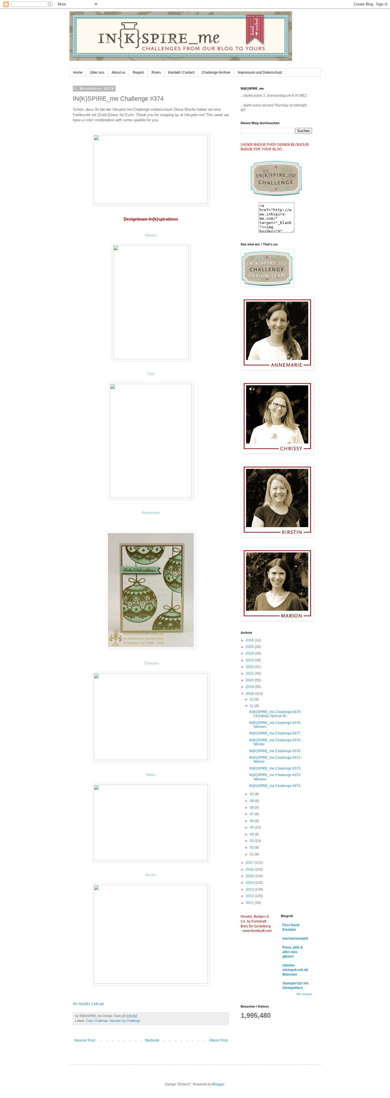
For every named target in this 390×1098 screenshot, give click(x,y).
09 (252, 801)
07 (252, 814)
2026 (250, 640)
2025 (250, 647)
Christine (151, 663)
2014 (250, 883)
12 (252, 699)
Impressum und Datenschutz (260, 72)
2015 (250, 876)
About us (118, 72)
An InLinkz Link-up (88, 1004)
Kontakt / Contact (181, 72)
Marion (150, 235)
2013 (250, 889)
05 (252, 827)
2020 (250, 680)
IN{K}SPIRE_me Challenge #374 (274, 786)
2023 (250, 660)
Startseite (152, 1040)
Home (78, 72)
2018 (250, 694)
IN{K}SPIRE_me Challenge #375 (274, 768)
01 (252, 854)
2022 (250, 667)
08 (252, 808)
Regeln (138, 72)
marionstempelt (295, 938)
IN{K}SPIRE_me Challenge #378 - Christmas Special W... (275, 714)
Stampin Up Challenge (125, 1020)
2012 (250, 896)
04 (252, 834)
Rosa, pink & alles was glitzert (292, 951)
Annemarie (151, 512)
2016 (250, 869)
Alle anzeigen (304, 994)
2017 (250, 863)
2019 (250, 687)
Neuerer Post (84, 1040)
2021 (250, 673)
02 (252, 847)
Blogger (218, 1084)
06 (252, 821)
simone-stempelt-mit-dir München (295, 969)
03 (252, 841)
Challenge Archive (216, 72)
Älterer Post (218, 1040)
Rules (156, 72)
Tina (150, 374)
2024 (250, 653)
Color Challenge (97, 1020)
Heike (151, 775)
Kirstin (151, 875)
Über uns (97, 72)
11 (252, 706)
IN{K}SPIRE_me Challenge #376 (274, 751)
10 (252, 794)
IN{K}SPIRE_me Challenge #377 (274, 733)
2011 (250, 903)
